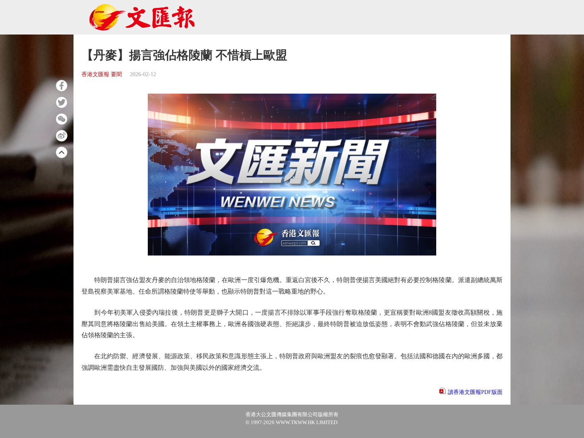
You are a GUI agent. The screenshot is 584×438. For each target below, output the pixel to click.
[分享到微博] (62, 136)
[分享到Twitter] (62, 102)
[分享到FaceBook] (62, 86)
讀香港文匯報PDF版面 (475, 392)
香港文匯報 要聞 (101, 74)
